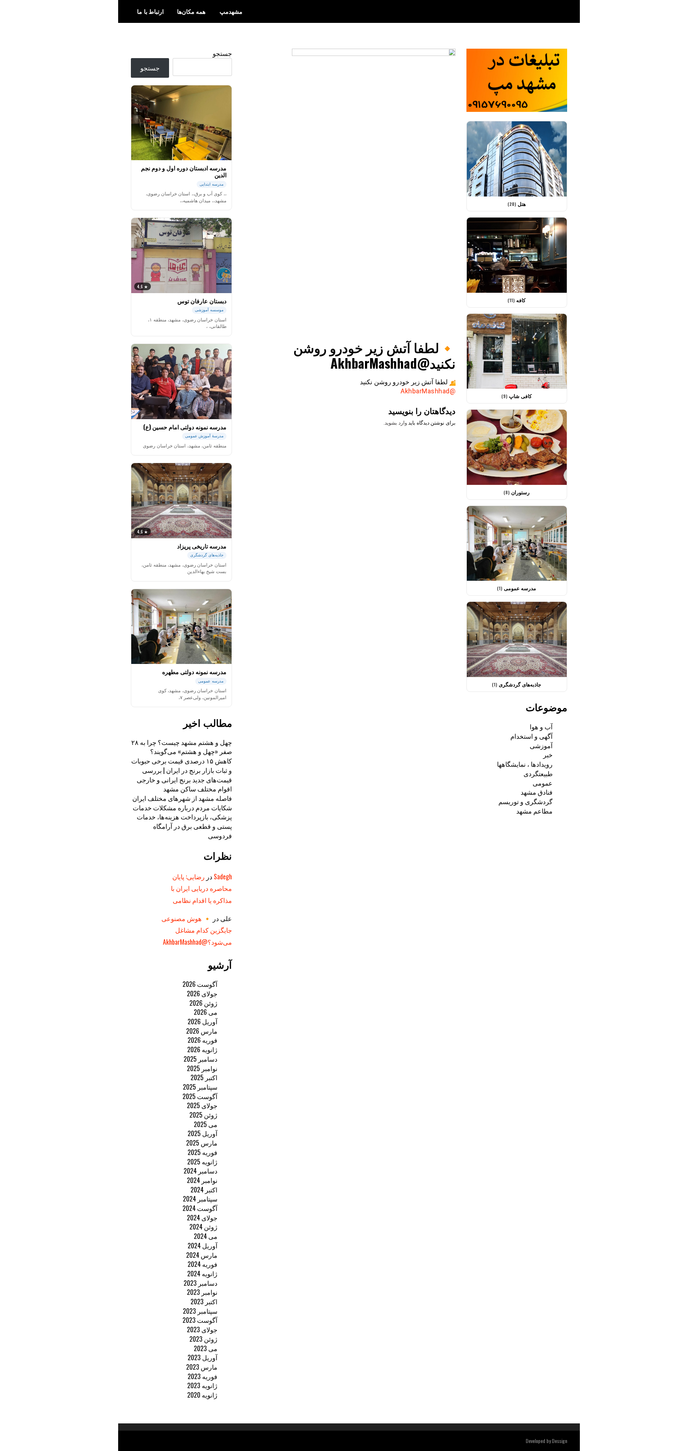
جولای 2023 (202, 1329)
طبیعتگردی (538, 773)
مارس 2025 (201, 1142)
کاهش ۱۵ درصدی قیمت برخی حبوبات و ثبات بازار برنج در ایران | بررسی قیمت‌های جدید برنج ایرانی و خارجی (181, 770)
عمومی (543, 782)
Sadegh (223, 876)
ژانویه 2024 (202, 1273)
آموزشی (541, 745)
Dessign (559, 1440)
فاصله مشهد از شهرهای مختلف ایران (182, 798)
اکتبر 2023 (203, 1301)
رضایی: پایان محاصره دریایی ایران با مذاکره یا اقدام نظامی (201, 888)
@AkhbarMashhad (428, 391)
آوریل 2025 (202, 1133)
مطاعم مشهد (534, 810)
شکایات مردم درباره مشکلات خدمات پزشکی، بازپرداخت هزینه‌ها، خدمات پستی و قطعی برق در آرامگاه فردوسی (182, 821)
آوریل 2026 (202, 1021)
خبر (548, 754)
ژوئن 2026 (203, 1003)
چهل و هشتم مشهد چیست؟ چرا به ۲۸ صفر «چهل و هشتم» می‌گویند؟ (181, 746)
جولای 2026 (202, 993)
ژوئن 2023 (203, 1338)
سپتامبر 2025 (200, 1086)
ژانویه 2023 (202, 1385)
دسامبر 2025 (200, 1058)
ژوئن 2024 (203, 1226)
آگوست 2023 (199, 1320)
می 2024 (205, 1236)
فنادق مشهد (537, 792)
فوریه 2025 (202, 1152)
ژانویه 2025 (202, 1161)
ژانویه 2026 (202, 1049)
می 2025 (205, 1124)
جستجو (222, 53)
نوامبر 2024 (202, 1180)
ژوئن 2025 (203, 1114)
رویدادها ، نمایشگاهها (525, 764)
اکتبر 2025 (203, 1077)
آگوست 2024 (199, 1208)
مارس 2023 (201, 1366)
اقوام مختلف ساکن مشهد (197, 788)
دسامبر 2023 (200, 1283)
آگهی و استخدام (531, 736)
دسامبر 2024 (200, 1170)
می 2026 (205, 1012)
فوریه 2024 (202, 1264)
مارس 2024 (201, 1255)
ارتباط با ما (150, 11)
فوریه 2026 (202, 1040)
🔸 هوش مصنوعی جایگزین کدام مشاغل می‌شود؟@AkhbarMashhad (196, 930)
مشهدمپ (231, 11)
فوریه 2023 (202, 1376)
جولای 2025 (202, 1105)
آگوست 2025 (199, 1096)
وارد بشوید (396, 423)
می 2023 (205, 1348)
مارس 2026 (201, 1030)
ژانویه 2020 (202, 1394)
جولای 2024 (202, 1217)
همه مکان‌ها (191, 11)
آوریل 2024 (202, 1245)
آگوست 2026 (199, 984)
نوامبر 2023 (202, 1292)
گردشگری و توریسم (525, 801)
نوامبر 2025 (202, 1068)
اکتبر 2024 (203, 1189)
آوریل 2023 (202, 1357)
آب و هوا (541, 726)
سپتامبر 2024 (200, 1198)
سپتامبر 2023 (200, 1311)
